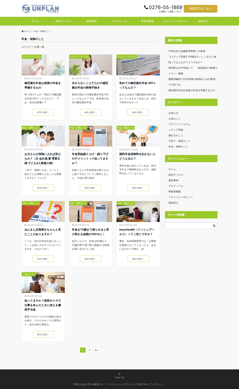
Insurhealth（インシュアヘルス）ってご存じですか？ (136, 232)
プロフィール (119, 21)
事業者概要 (147, 21)
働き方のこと (175, 135)
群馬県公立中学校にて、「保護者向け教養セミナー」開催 (192, 70)
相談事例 (91, 21)
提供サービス (63, 21)
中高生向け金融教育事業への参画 (186, 50)
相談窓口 (203, 21)
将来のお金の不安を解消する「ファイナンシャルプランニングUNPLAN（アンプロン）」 (120, 384)
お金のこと (28, 274)
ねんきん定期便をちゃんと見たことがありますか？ (42, 232)
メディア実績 (175, 129)
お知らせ (173, 112)
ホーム (35, 21)
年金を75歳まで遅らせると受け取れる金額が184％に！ (90, 232)
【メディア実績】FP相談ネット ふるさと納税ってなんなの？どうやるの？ (192, 59)
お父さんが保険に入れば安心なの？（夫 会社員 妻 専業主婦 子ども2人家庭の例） (42, 158)
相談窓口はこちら (200, 8)
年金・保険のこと (30, 127)
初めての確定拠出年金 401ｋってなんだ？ (137, 85)
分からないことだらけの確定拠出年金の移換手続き (90, 85)
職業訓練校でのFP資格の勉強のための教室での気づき (192, 81)
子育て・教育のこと (179, 140)
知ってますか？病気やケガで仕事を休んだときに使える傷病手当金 (42, 305)
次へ (97, 350)
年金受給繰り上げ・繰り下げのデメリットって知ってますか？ (90, 158)
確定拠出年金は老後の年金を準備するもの (42, 85)
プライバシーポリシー (175, 21)
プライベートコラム (31, 56)
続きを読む (42, 112)
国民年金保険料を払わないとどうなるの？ (137, 156)
